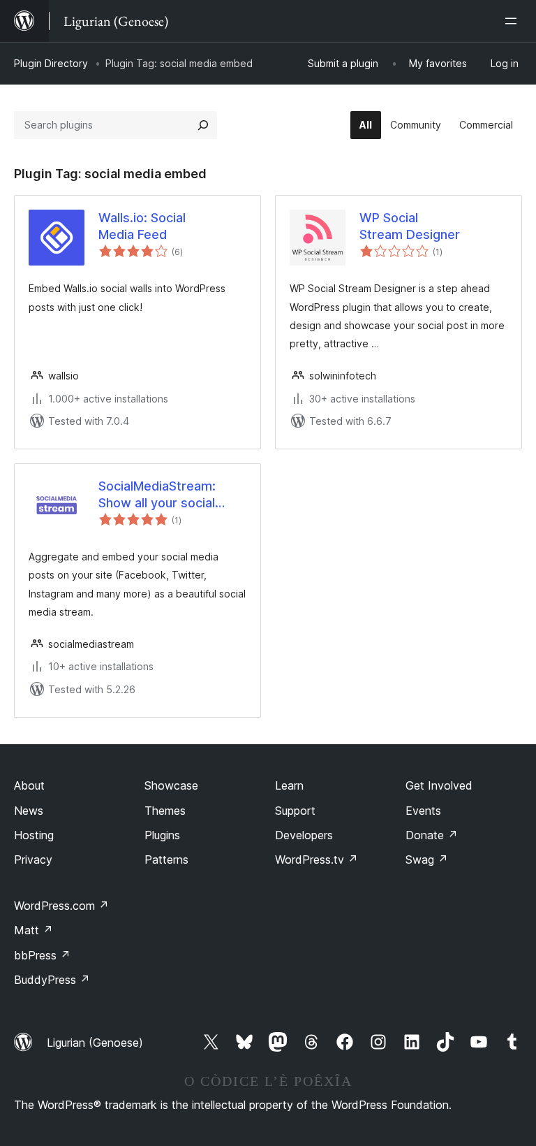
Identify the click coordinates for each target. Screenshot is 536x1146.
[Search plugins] (203, 125)
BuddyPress (52, 980)
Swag (426, 859)
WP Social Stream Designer (409, 225)
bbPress (42, 955)
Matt (33, 930)
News (28, 811)
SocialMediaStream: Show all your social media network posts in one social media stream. (168, 495)
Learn (289, 785)
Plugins (162, 835)
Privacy (33, 859)
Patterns (166, 859)
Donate (431, 835)
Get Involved (438, 785)
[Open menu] (513, 21)
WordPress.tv (316, 859)
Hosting (34, 835)
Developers (304, 835)
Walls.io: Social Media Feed (142, 225)
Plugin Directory (51, 63)
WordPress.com (61, 906)
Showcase (171, 785)
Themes (165, 811)
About (29, 785)
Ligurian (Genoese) (95, 1043)
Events (423, 811)
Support (295, 811)
